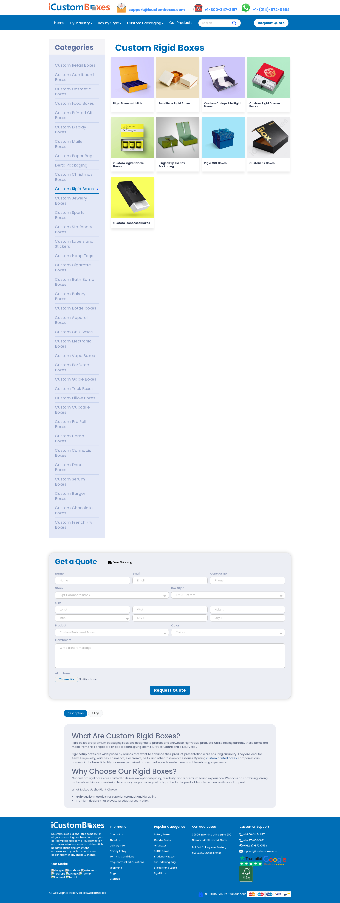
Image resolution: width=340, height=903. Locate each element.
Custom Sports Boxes (69, 215)
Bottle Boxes (161, 851)
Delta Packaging (71, 165)
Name (59, 573)
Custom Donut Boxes (69, 467)
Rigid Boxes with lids (127, 103)
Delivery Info (117, 845)
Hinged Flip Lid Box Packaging (171, 164)
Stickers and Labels (165, 868)
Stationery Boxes (164, 856)
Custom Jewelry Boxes (71, 200)
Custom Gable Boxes (75, 379)
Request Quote (271, 22)
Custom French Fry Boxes (73, 525)
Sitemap (115, 879)
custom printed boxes (221, 758)
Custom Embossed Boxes (131, 223)
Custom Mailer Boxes (69, 144)
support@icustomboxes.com (261, 851)
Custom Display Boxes (70, 129)
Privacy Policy (118, 851)
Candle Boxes (162, 840)
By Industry (80, 23)
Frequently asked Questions (127, 862)
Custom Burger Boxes (70, 496)
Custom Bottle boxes (75, 308)
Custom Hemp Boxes (69, 438)
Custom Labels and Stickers (74, 244)
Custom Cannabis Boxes (73, 453)
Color (175, 625)
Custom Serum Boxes (70, 481)
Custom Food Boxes (74, 103)
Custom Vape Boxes (75, 355)
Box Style (177, 588)
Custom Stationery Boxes (73, 229)
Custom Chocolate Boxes (74, 510)
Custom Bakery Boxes (70, 296)
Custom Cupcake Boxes (72, 409)
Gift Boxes (160, 845)
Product (60, 625)
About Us (115, 840)
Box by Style (108, 23)
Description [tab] (75, 713)
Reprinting (116, 868)
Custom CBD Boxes (74, 332)
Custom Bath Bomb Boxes (74, 282)
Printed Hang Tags (165, 862)
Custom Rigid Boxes (74, 189)
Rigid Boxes (161, 873)
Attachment (64, 673)
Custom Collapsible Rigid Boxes (222, 105)
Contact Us (117, 834)
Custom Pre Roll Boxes (70, 424)
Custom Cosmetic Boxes (73, 91)
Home (59, 22)
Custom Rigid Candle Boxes (128, 164)
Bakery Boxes (162, 834)
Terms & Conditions (122, 856)
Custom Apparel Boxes (71, 320)
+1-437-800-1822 (254, 840)
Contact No (218, 573)
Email (136, 573)
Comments (63, 640)
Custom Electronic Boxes (73, 343)
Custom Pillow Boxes (75, 398)
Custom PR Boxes (262, 163)
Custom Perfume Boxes (72, 367)
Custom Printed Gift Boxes (74, 115)
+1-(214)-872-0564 (255, 845)
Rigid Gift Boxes (215, 163)
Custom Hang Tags (74, 255)
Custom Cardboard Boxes (74, 77)
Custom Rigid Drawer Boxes (264, 105)
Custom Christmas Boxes (73, 177)
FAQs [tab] (95, 713)
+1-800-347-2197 (254, 834)
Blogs (113, 873)
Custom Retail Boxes (75, 65)
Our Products (180, 22)
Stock (59, 588)
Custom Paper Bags (74, 156)
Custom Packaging (144, 23)
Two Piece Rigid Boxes (174, 103)
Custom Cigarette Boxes (73, 267)
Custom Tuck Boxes (74, 388)
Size (58, 602)
